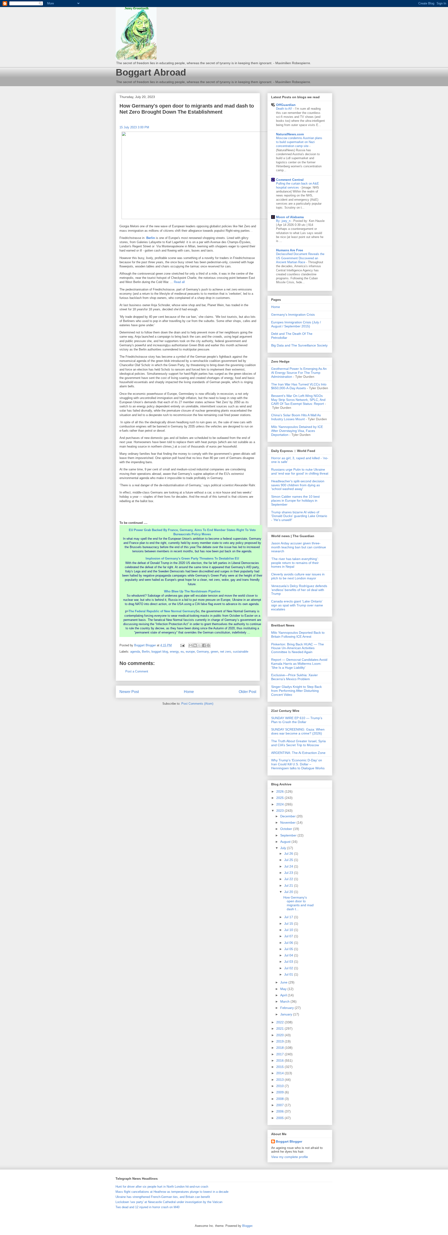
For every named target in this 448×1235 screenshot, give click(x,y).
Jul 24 (289, 866)
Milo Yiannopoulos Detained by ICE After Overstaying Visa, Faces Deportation (297, 431)
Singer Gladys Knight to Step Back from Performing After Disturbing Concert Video (296, 690)
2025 (280, 798)
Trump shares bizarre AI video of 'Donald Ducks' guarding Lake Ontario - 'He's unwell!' (299, 516)
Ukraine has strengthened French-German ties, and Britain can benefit (163, 1197)
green (214, 651)
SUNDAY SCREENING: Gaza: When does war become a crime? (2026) (298, 731)
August (285, 841)
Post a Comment (136, 671)
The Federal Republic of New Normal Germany (162, 611)
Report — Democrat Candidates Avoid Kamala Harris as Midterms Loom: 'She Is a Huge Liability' (299, 663)
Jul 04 (289, 955)
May (283, 989)
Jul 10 (289, 930)
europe (190, 651)
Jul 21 (289, 885)
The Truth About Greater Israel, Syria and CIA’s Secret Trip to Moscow (298, 743)
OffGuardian (286, 105)
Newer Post (129, 692)
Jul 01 (289, 974)
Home (189, 692)
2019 (280, 1041)
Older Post (247, 692)
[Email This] (190, 645)
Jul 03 (289, 961)
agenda (135, 651)
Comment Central (290, 180)
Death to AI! (284, 108)
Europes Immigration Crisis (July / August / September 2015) (296, 324)
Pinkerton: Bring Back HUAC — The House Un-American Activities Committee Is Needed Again (297, 648)
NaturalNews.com (290, 134)
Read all (179, 282)
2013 (280, 1079)
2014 (280, 1073)
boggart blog (159, 651)
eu (182, 651)
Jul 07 (289, 936)
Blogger (247, 1226)
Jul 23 (289, 873)
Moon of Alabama (290, 217)
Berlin (150, 238)
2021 (280, 1028)
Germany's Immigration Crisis (293, 314)
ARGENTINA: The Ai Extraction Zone (298, 753)
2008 (280, 1099)
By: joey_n (283, 221)
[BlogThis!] (195, 645)
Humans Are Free (289, 250)
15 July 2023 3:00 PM (134, 127)
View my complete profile (289, 1157)
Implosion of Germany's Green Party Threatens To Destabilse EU (192, 558)
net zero (225, 651)
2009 (280, 1092)
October (286, 829)
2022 (280, 1022)
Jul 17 (289, 917)
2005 (280, 1118)
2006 (280, 1111)
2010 (280, 1086)
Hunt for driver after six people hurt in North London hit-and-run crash (162, 1186)
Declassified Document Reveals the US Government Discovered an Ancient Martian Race (300, 258)
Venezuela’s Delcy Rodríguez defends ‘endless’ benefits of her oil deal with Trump (299, 590)
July (283, 848)
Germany (203, 651)
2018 (280, 1048)
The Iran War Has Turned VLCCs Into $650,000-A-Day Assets (298, 386)
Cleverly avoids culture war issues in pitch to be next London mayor (298, 576)
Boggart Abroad (151, 72)
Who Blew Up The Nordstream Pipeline (192, 591)
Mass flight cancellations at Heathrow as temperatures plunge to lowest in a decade (172, 1191)
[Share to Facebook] (204, 645)
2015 (280, 1067)
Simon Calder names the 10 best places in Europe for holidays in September (295, 500)
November (288, 822)
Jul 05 (289, 949)
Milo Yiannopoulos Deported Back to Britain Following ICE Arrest (298, 634)
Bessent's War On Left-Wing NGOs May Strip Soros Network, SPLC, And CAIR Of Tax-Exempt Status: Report (298, 400)
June (284, 982)
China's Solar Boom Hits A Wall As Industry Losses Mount (296, 417)
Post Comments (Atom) (197, 703)
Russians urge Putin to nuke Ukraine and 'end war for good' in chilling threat (299, 471)
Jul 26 (289, 853)
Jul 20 (289, 892)
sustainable (240, 651)
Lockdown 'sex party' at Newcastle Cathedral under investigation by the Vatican (169, 1202)
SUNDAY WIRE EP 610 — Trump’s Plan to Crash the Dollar (296, 720)
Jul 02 (289, 968)
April (284, 995)
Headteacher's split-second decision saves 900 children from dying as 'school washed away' (297, 485)
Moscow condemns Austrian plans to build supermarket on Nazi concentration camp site (299, 142)
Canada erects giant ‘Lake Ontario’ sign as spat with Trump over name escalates (297, 605)
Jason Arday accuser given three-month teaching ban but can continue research (298, 547)
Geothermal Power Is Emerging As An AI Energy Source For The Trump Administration (299, 372)
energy (174, 651)
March (285, 1001)
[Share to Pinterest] (208, 645)
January (286, 1014)
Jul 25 (289, 860)
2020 (280, 1035)
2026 (280, 791)
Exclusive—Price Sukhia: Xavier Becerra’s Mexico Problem (294, 677)
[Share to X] (199, 645)
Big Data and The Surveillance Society (299, 345)
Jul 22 (289, 879)
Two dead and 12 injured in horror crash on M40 (147, 1207)
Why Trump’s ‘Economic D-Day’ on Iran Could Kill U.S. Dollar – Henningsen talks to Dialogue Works (298, 764)
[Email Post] (182, 645)
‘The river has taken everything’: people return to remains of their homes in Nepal (295, 563)
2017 (280, 1054)
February (287, 1008)
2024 (280, 804)
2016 (280, 1060)
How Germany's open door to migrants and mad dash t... (298, 903)
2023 (280, 810)
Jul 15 (289, 923)
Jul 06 (289, 943)
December (288, 816)
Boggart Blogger (289, 1141)
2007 (280, 1105)
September (289, 835)
